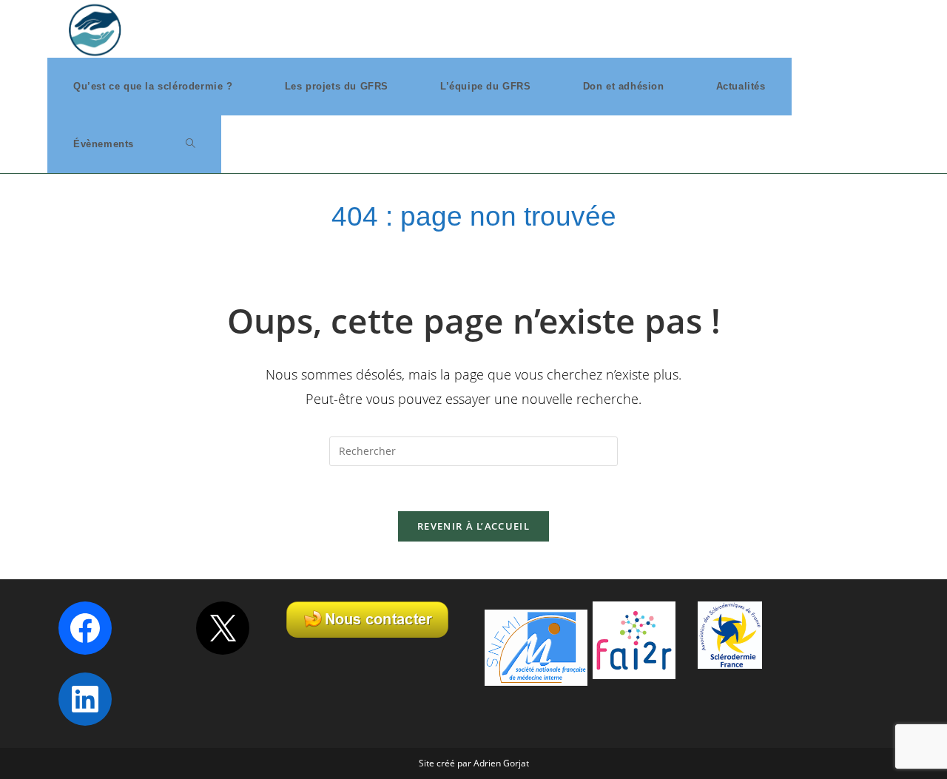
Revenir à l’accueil (473, 526)
